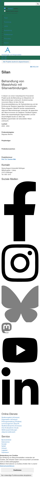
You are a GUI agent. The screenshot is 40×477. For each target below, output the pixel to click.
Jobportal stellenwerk (8, 432)
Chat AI (4, 428)
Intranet (4, 448)
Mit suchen (12, 8)
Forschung (7, 22)
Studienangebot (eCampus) (10, 417)
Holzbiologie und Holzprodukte (11, 55)
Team (6, 18)
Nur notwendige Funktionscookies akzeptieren (16, 475)
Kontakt (4, 444)
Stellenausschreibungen (9, 430)
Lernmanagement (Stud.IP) (10, 424)
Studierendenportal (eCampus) (12, 426)
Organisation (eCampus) (10, 419)
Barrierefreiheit (6, 440)
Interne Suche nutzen (12, 11)
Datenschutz (6, 442)
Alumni (6, 43)
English (35, 67)
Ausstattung (8, 30)
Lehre (6, 26)
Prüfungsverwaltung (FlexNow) (12, 421)
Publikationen (8, 34)
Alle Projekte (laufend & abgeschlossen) (16, 62)
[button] (4, 57)
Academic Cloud (12, 428)
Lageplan (5, 450)
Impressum (5, 452)
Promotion (7, 39)
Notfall (4, 446)
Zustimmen (17, 470)
